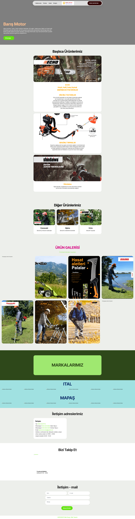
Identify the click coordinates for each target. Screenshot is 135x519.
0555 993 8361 (46, 428)
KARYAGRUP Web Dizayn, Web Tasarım (67, 517)
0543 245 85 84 (93, 3)
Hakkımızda (38, 3)
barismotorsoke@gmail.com (46, 430)
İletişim (55, 3)
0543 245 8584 (46, 426)
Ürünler (45, 3)
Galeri (50, 3)
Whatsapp (8, 38)
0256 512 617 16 (41, 424)
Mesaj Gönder (67, 508)
